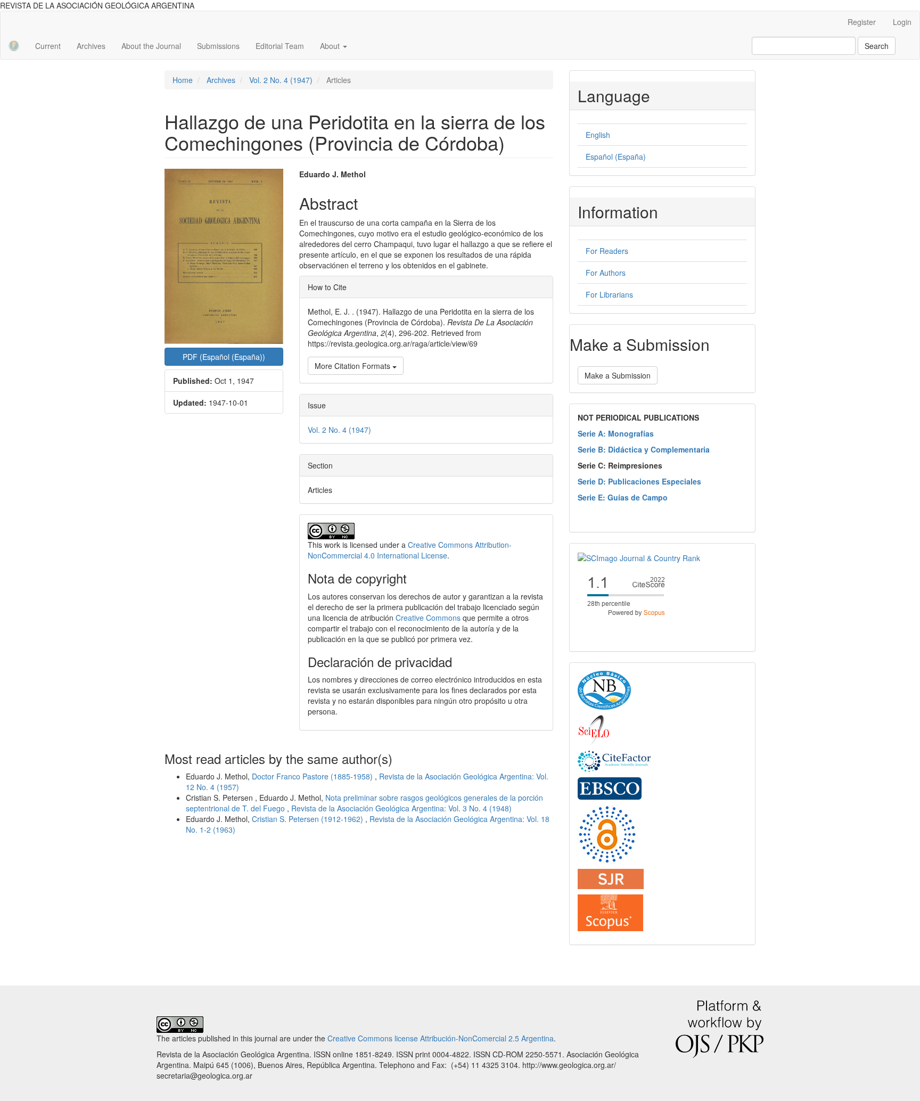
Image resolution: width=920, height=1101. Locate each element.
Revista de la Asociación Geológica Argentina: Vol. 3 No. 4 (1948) (401, 808)
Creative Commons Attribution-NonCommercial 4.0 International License (410, 550)
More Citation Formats (353, 365)
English (598, 134)
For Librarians (609, 294)
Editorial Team (280, 45)
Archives (91, 45)
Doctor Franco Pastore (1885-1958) (313, 776)
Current (48, 45)
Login (902, 22)
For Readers (607, 250)
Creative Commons (428, 617)
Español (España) (616, 156)
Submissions (218, 45)
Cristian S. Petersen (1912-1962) (308, 819)
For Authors (606, 272)
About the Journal (151, 45)
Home (182, 80)
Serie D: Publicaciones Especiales (639, 481)
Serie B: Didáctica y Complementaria (644, 449)
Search (877, 45)
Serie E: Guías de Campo (623, 497)
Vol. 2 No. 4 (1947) (281, 80)
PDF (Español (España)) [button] (224, 356)
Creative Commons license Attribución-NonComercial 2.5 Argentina (440, 1038)
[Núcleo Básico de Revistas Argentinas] (604, 689)
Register (862, 22)
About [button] (331, 45)
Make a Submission (618, 375)
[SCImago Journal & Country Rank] (639, 557)
